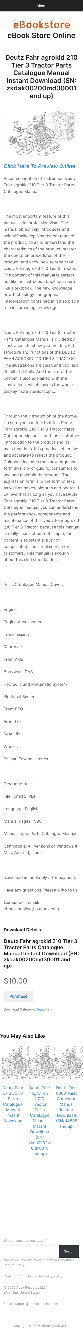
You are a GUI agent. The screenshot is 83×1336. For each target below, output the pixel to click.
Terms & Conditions (59, 1260)
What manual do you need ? (25, 1241)
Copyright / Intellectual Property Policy (33, 1276)
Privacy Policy (31, 1260)
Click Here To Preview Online (39, 166)
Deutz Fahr (44, 1009)
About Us (11, 1260)
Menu (42, 5)
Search (69, 1251)
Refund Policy (14, 1265)
